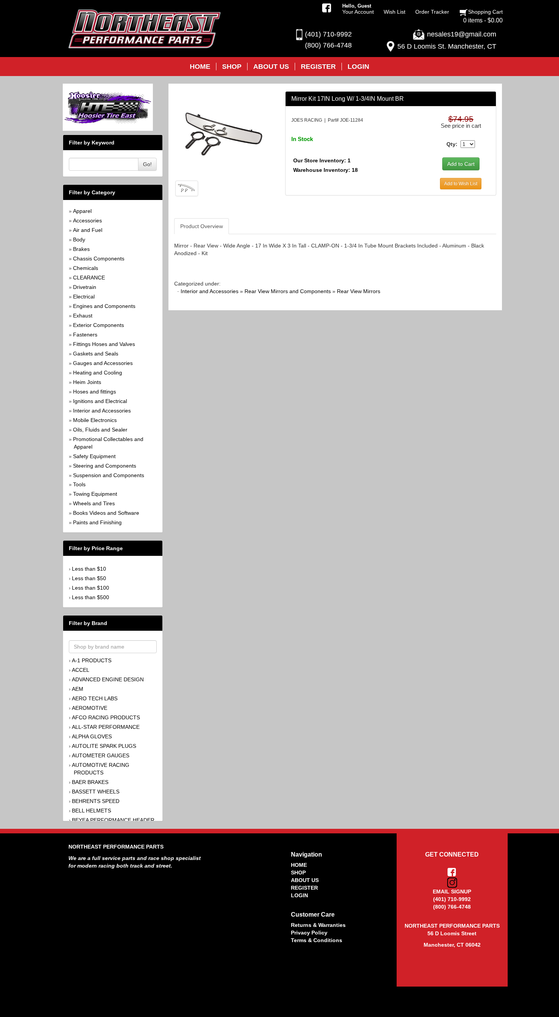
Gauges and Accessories (103, 363)
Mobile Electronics (95, 420)
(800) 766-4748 (328, 45)
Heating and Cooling (97, 373)
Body (79, 239)
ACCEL (80, 670)
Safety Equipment (94, 456)
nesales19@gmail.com (461, 34)
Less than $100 (90, 588)
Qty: (451, 144)
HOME (299, 865)
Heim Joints (87, 382)
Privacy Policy (309, 933)
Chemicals (85, 268)
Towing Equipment (95, 494)
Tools (79, 484)
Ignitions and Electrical (100, 401)
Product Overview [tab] (201, 226)
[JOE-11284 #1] (224, 133)
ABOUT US (305, 880)
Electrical (84, 297)
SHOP (298, 872)
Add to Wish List (460, 183)
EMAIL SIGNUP (452, 891)
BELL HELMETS (91, 811)
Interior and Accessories (102, 411)
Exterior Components (98, 325)
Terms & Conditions (316, 940)
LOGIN (299, 895)
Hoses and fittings (94, 392)
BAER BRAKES (90, 782)
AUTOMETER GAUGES (100, 755)
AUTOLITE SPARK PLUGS (104, 746)
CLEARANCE (89, 277)
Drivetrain (84, 287)
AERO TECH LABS (95, 698)
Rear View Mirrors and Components (288, 291)
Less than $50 (89, 578)
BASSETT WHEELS (95, 792)
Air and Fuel (87, 230)
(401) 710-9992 (328, 34)
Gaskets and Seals (95, 354)
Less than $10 (89, 569)
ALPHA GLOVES (92, 736)
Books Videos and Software (106, 513)
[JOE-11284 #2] (186, 188)
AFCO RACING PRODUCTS (106, 717)
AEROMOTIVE (89, 708)
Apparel (82, 211)
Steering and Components (104, 466)
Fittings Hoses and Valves (104, 344)
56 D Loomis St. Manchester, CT (446, 46)
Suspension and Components (108, 475)
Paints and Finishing (97, 522)
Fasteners (85, 335)
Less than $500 (90, 597)
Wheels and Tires (94, 503)
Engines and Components (104, 306)
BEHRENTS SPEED (95, 801)
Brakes (81, 249)
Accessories (87, 220)
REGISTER (304, 888)
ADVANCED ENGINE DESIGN (108, 679)
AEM (77, 689)
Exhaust (82, 316)
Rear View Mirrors (358, 291)
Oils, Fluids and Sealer (100, 430)
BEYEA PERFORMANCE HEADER (113, 820)
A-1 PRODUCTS (91, 660)
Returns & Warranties (318, 925)
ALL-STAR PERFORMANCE (106, 727)
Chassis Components (98, 258)
